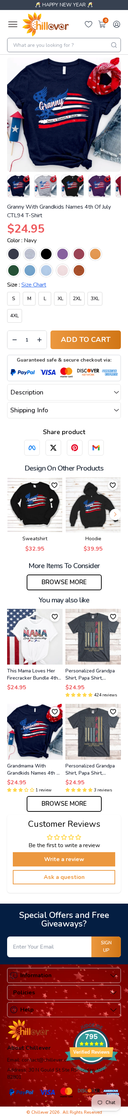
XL (60, 298)
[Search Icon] (114, 45)
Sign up (106, 947)
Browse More (64, 582)
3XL (95, 298)
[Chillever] (45, 24)
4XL (14, 315)
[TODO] (32, 448)
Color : (22, 240)
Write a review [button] (64, 859)
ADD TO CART (86, 339)
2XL (77, 298)
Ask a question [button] (64, 877)
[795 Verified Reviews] (91, 1077)
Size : (26, 285)
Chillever (40, 1112)
